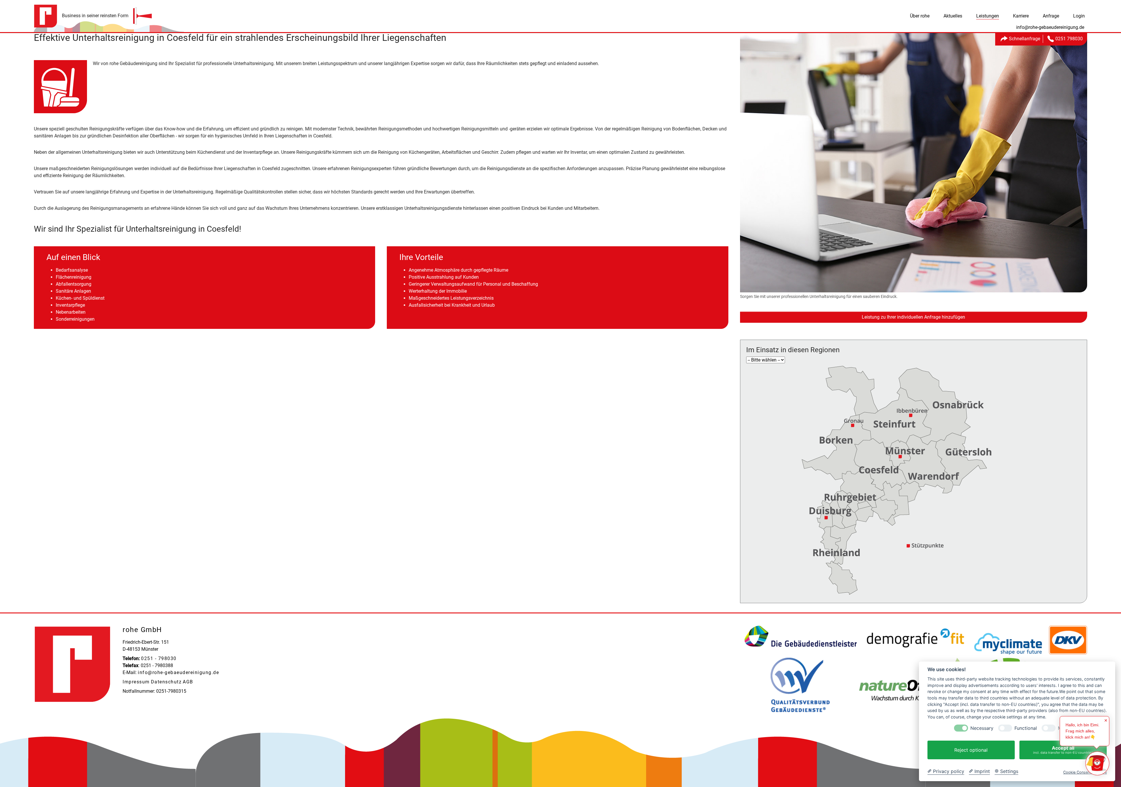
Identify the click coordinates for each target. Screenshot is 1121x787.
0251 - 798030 (159, 658)
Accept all (1063, 750)
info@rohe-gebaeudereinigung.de (178, 672)
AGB (188, 682)
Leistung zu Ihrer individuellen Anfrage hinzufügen (913, 317)
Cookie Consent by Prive (1085, 772)
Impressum (136, 682)
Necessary (981, 728)
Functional (1025, 728)
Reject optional (971, 750)
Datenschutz (166, 682)
